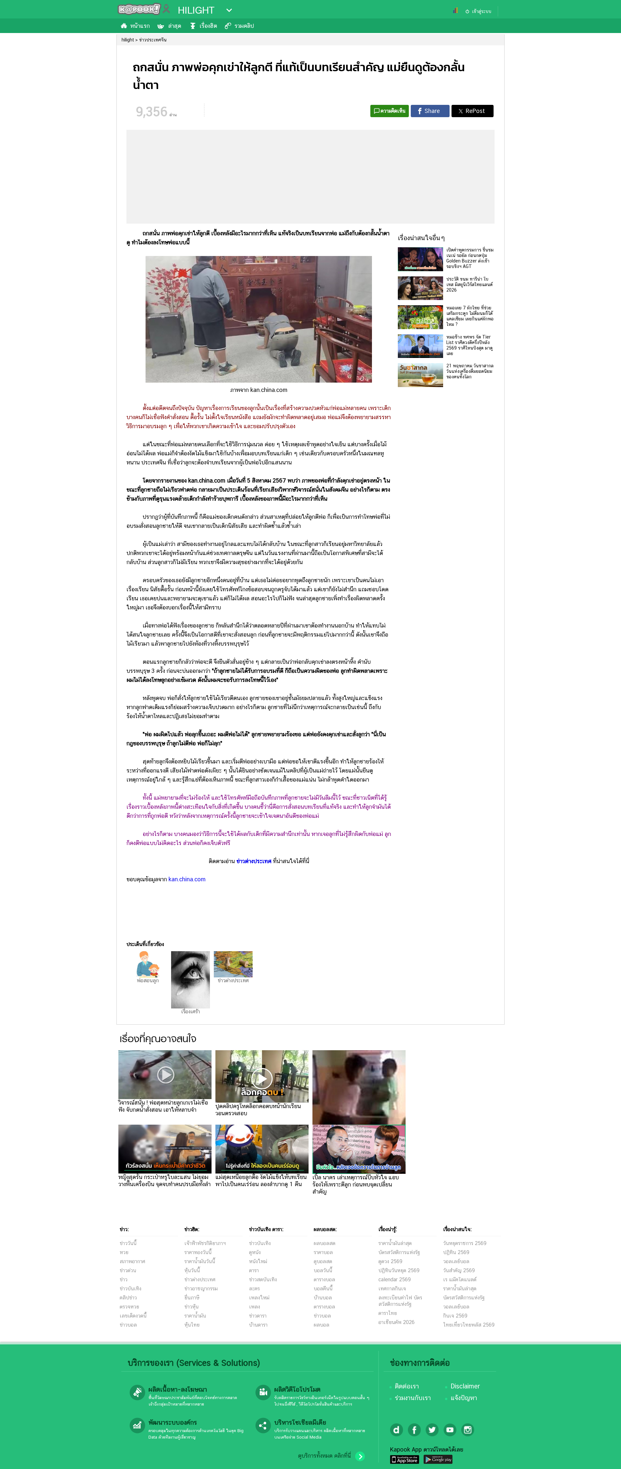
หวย (124, 1252)
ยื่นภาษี (191, 1298)
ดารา (254, 1270)
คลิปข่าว (128, 1298)
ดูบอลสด (323, 1261)
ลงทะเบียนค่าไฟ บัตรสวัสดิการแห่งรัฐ (400, 1301)
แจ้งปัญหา (464, 1398)
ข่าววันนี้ (128, 1243)
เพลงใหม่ (259, 1298)
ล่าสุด (174, 25)
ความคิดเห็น (393, 111)
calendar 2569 (394, 1279)
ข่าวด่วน (128, 1270)
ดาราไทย (387, 1313)
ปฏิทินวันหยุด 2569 (398, 1270)
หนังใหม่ (258, 1261)
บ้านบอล (323, 1298)
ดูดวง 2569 (390, 1261)
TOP (605, 1457)
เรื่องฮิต (208, 25)
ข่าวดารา (258, 1316)
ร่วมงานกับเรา (413, 1398)
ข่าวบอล (128, 1325)
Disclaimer (465, 1386)
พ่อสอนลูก (148, 980)
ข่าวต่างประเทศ (253, 861)
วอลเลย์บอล (456, 1261)
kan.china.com (187, 879)
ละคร (254, 1288)
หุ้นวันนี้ (192, 1270)
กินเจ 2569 (455, 1316)
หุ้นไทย (192, 1325)
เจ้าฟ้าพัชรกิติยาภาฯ (205, 1243)
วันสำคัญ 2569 (459, 1270)
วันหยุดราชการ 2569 (464, 1243)
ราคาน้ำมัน (195, 1316)
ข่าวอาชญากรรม (201, 1288)
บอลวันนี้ (323, 1270)
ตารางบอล (324, 1279)
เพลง (254, 1307)
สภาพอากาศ (132, 1261)
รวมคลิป (244, 25)
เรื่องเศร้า (190, 1011)
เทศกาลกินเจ (392, 1288)
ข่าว (123, 1279)
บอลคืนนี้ (323, 1288)
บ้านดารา (258, 1325)
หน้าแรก (140, 25)
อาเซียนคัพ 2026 (396, 1322)
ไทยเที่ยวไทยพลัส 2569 (469, 1325)
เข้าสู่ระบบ (481, 11)
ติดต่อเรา (407, 1386)
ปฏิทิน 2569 (456, 1252)
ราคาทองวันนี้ (198, 1252)
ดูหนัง (255, 1252)
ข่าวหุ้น (191, 1307)
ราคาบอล (323, 1252)
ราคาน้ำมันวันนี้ (199, 1261)
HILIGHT (196, 10)
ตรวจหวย (129, 1307)
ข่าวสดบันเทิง (263, 1279)
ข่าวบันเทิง (130, 1288)
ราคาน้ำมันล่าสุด (395, 1243)
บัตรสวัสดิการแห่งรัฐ (399, 1252)
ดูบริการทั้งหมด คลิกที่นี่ (324, 1455)
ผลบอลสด (324, 1243)
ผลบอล (321, 1325)
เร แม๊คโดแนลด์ (459, 1279)
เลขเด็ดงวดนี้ (133, 1316)
